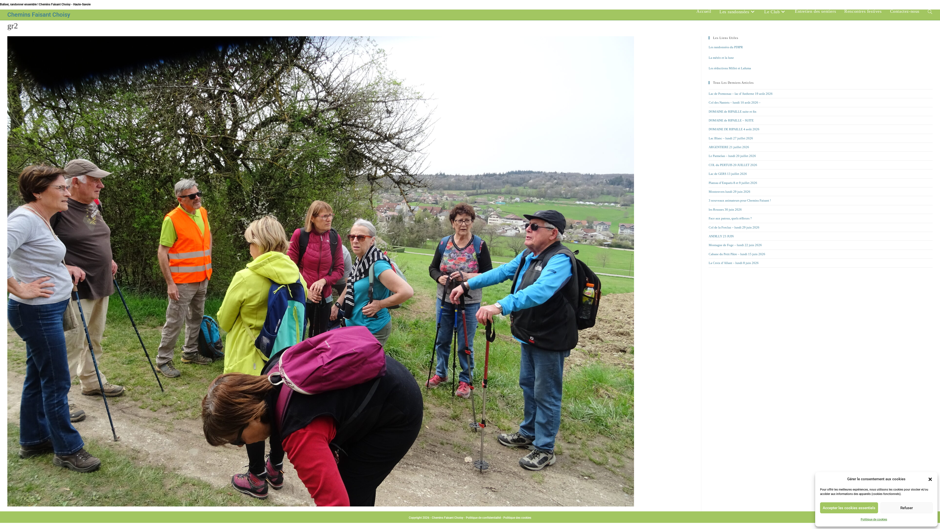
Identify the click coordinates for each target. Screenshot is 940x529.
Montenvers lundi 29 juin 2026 (729, 191)
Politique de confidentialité (483, 517)
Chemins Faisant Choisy (38, 14)
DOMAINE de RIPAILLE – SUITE (731, 120)
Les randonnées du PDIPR (726, 47)
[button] (930, 479)
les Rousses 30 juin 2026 (725, 209)
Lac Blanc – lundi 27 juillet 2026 (731, 138)
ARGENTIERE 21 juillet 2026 (729, 147)
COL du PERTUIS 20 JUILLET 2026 (733, 165)
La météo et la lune (721, 58)
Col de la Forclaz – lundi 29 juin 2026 (734, 227)
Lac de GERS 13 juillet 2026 (728, 174)
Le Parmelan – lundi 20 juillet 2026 (732, 156)
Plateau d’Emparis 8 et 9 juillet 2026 (733, 183)
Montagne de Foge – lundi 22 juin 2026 (735, 245)
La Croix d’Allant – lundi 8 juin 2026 (734, 263)
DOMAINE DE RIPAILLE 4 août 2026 (734, 129)
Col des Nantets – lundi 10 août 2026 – (735, 102)
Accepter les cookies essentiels (849, 508)
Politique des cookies (517, 517)
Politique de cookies (874, 519)
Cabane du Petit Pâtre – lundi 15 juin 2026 (737, 254)
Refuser (906, 508)
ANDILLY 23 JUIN (721, 236)
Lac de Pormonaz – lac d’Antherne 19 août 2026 (741, 94)
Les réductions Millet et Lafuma (730, 68)
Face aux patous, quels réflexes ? (730, 218)
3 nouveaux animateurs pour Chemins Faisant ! (740, 200)
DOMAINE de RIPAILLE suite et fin (732, 111)
